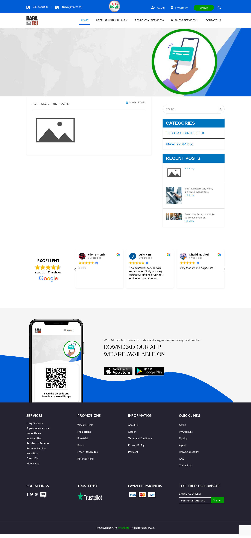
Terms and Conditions (140, 438)
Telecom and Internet (185, 132)
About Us (133, 424)
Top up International (38, 428)
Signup (204, 7)
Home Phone (33, 433)
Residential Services (37, 443)
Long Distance (34, 423)
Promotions (84, 431)
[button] (224, 269)
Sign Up (183, 438)
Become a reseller (189, 451)
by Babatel (124, 527)
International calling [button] (111, 20)
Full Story (190, 168)
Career (132, 431)
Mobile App (32, 463)
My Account (181, 7)
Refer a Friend (85, 458)
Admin (182, 424)
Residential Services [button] (149, 20)
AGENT (161, 7)
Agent (182, 445)
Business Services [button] (183, 20)
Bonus (81, 445)
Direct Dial (32, 458)
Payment (133, 451)
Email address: (190, 493)
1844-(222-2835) (72, 7)
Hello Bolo (32, 453)
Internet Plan (33, 438)
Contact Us (185, 465)
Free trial (82, 438)
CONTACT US (213, 20)
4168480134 (40, 7)
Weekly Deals (85, 424)
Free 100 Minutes (87, 451)
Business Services (36, 448)
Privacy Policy (136, 445)
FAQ (181, 458)
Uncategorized (179, 144)
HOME (84, 20)
